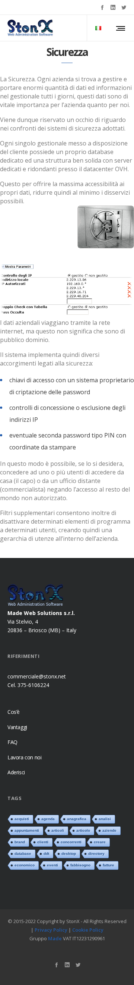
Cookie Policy (87, 929)
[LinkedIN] (113, 7)
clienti (42, 842)
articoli (57, 830)
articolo (83, 830)
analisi (105, 819)
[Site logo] (30, 28)
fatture (108, 865)
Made (55, 938)
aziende (109, 830)
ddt (46, 853)
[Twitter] (123, 7)
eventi (52, 865)
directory (96, 853)
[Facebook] (102, 7)
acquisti (22, 819)
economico (25, 865)
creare (100, 842)
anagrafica (76, 819)
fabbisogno (80, 865)
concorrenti (71, 842)
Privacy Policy (51, 929)
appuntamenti (27, 830)
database (23, 853)
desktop (68, 853)
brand (20, 842)
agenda (48, 819)
